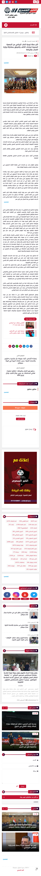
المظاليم (19, 542)
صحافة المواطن (31, 555)
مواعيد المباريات (32, 569)
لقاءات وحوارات (32, 562)
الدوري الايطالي (17, 535)
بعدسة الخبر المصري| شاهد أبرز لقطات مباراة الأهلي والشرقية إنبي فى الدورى (21, 745)
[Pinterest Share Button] (24, 346)
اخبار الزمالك (11, 521)
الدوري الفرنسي (18, 538)
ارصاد (11, 525)
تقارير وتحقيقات (31, 545)
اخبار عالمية (21, 525)
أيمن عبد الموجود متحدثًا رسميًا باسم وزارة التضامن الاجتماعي (22, 833)
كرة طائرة (14, 559)
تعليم (10, 542)
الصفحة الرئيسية (31, 41)
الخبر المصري (20, 870)
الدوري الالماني (18, 531)
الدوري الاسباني (31, 531)
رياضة (23, 41)
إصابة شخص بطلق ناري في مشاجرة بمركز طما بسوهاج (16, 613)
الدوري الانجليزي (31, 535)
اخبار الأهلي (23, 521)
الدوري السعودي (31, 538)
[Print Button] (9, 346)
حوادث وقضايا (18, 545)
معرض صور (32, 566)
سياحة (16, 552)
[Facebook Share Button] (31, 346)
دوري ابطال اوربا (16, 549)
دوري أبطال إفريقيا (30, 549)
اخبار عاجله (33, 525)
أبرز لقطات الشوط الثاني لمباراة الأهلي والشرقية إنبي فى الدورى (23, 725)
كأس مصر (33, 559)
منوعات (11, 566)
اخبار (34, 521)
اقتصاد (33, 528)
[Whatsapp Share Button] (17, 346)
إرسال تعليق (20, 419)
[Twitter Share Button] (27, 346)
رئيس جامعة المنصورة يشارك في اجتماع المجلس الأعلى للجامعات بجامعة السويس (22, 812)
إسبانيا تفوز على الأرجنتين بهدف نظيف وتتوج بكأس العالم (16, 332)
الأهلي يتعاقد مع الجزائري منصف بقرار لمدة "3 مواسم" (16, 324)
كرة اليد (23, 559)
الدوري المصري (31, 542)
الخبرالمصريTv (23, 528)
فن (12, 555)
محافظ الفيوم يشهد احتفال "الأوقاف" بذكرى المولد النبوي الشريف (17, 639)
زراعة (24, 552)
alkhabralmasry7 (32, 700)
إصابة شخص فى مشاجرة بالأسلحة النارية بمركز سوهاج (16, 626)
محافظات (19, 562)
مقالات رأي (21, 566)
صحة (20, 555)
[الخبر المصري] (20, 12)
